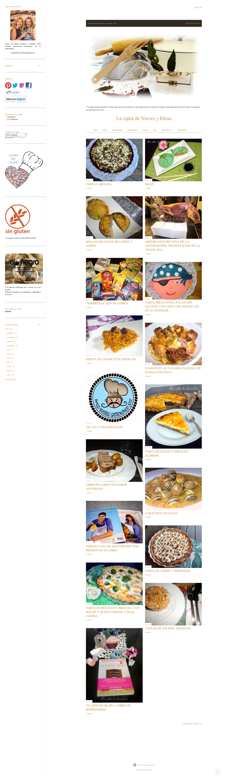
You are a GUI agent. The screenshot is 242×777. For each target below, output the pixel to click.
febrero (10, 370)
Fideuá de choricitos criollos (111, 359)
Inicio (96, 130)
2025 (8, 329)
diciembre (11, 333)
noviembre (12, 337)
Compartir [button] (89, 188)
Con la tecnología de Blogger (146, 765)
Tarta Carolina (99, 184)
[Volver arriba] (217, 772)
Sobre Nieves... (167, 130)
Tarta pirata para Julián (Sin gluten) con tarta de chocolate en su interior (172, 306)
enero (10, 374)
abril (10, 362)
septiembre (12, 345)
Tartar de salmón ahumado (168, 628)
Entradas (12, 117)
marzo (10, 366)
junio (10, 354)
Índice (105, 130)
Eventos (145, 130)
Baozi (149, 184)
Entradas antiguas (192, 723)
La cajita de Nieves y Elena (143, 118)
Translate (22, 137)
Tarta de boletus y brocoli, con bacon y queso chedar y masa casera (112, 612)
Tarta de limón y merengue (168, 571)
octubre (11, 341)
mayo (10, 358)
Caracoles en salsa (161, 513)
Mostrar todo (193, 23)
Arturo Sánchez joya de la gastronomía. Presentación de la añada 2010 (172, 246)
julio (10, 350)
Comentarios (13, 119)
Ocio (155, 130)
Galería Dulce (132, 130)
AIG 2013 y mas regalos (104, 427)
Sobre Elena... (183, 130)
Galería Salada (117, 130)
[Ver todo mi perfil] (23, 39)
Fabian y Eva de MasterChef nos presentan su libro (112, 548)
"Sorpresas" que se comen (107, 303)
